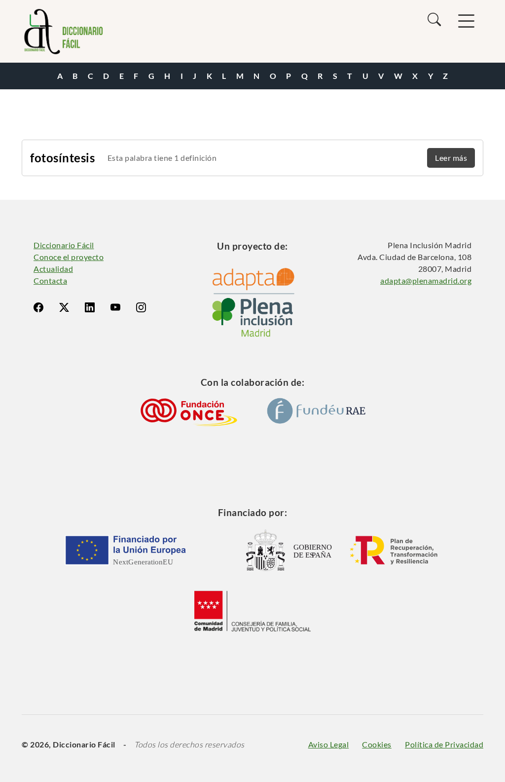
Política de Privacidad (444, 744)
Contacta (50, 280)
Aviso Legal (328, 744)
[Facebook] (38, 307)
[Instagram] (141, 307)
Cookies (377, 744)
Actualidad (53, 268)
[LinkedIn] (90, 307)
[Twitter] (64, 307)
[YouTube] (115, 307)
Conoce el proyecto (69, 256)
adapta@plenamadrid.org (425, 280)
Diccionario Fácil (64, 245)
